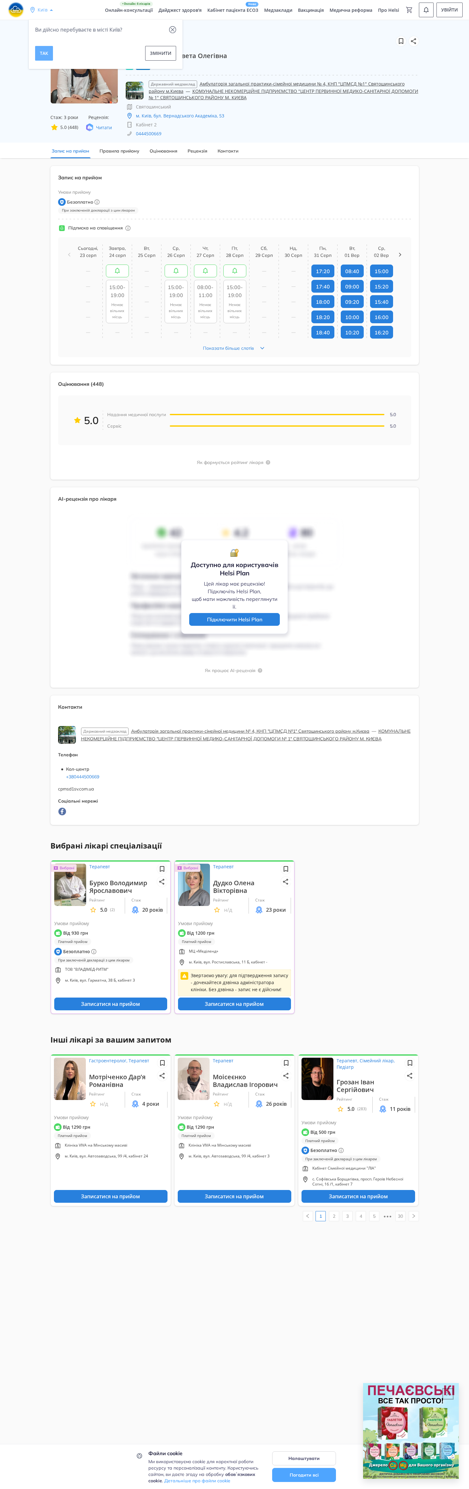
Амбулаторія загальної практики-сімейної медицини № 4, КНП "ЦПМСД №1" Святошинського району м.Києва (250, 731)
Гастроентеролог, (109, 1061)
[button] (414, 41)
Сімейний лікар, (377, 1061)
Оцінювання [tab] (163, 151)
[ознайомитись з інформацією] (117, 271)
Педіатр (345, 1067)
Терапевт (99, 867)
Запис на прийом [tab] (70, 151)
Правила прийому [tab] (119, 151)
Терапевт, (348, 1061)
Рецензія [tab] (197, 151)
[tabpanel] (234, 499)
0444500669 (148, 134)
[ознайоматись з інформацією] (127, 228)
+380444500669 (82, 777)
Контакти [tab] (228, 151)
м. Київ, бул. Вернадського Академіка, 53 (180, 116)
